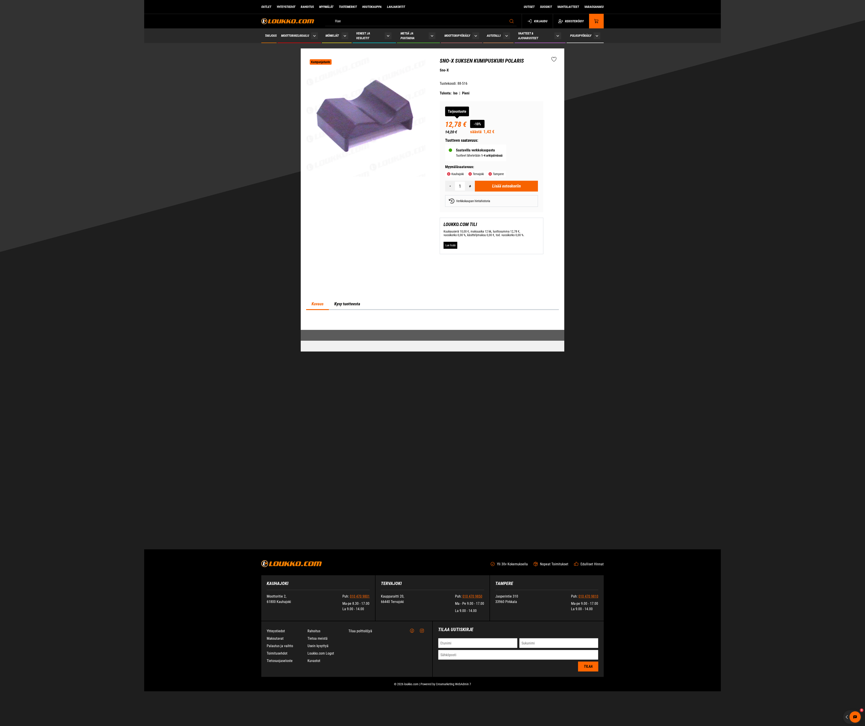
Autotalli (494, 35)
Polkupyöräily (580, 35)
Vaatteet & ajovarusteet (528, 36)
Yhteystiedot (286, 7)
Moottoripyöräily (457, 35)
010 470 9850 (472, 669)
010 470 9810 (588, 669)
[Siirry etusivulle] (287, 21)
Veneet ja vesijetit (363, 36)
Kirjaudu (540, 21)
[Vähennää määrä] (450, 186)
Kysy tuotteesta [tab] (347, 423)
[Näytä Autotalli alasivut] (507, 35)
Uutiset (529, 7)
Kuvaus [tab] (317, 423)
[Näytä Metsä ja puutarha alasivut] (432, 35)
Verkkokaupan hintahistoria (473, 201)
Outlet (266, 7)
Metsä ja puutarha (407, 36)
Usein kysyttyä (317, 719)
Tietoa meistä (317, 711)
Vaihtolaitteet (568, 7)
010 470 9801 (360, 669)
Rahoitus (307, 7)
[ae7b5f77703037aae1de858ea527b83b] (365, 117)
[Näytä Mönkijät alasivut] (345, 35)
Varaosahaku (594, 7)
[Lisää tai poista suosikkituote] (554, 59)
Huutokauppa (372, 7)
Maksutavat (275, 711)
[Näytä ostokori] (596, 21)
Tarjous (271, 35)
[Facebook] (412, 704)
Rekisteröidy (574, 21)
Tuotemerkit (348, 7)
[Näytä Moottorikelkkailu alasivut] (314, 35)
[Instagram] (422, 704)
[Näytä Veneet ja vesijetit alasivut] (388, 35)
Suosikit (546, 7)
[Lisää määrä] (470, 186)
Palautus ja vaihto (280, 719)
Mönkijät (332, 35)
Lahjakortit (396, 7)
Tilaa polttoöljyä (360, 704)
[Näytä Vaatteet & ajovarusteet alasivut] (558, 35)
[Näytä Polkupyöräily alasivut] (597, 35)
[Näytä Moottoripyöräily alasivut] (475, 35)
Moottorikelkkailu (295, 35)
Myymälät (326, 7)
